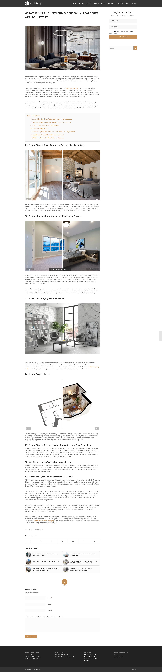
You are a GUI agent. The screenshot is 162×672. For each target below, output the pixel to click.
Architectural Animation (91, 658)
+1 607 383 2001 (59, 655)
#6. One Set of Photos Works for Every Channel (47, 135)
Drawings (87, 660)
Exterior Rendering (89, 656)
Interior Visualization (90, 654)
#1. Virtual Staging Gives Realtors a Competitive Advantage (51, 119)
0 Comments (37, 529)
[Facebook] (130, 669)
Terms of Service (125, 31)
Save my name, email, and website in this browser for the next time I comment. (47, 616)
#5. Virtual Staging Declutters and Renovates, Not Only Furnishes (53, 132)
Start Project (123, 36)
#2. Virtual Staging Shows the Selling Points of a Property (50, 122)
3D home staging (72, 88)
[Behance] (133, 669)
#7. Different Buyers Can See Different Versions (47, 138)
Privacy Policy (113, 34)
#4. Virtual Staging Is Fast (39, 128)
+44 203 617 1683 (59, 657)
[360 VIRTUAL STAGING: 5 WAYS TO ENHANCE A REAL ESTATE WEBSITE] (160, 336)
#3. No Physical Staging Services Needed (44, 125)
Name (50, 598)
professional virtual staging (44, 521)
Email (50, 604)
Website (50, 610)
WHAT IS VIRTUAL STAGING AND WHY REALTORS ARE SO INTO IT (61, 15)
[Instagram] (135, 669)
